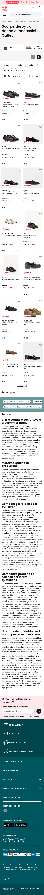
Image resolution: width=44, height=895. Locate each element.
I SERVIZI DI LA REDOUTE (11, 771)
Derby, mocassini (34, 21)
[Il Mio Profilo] (33, 8)
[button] (39, 8)
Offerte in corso (18, 867)
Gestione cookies (11, 869)
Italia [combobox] (8, 879)
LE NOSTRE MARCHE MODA (11, 797)
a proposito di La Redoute (12, 762)
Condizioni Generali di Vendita (12, 865)
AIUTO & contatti (9, 779)
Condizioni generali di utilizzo (28, 869)
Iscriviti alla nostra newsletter (15, 707)
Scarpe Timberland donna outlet (17, 401)
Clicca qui (21, 716)
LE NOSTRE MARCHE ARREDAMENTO (14, 788)
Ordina (6, 65)
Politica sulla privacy (32, 867)
